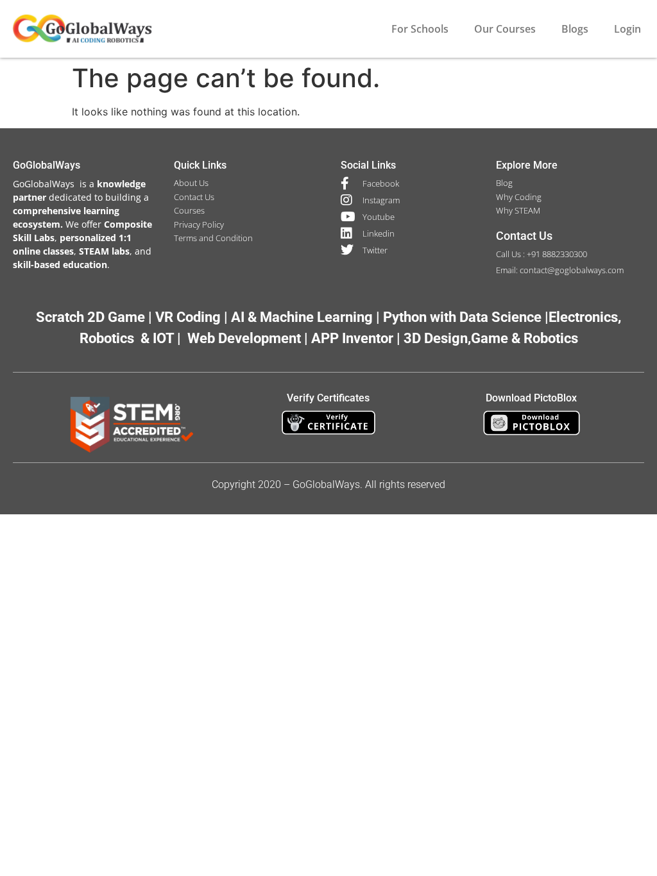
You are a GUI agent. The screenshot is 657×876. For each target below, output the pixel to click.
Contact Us (524, 235)
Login (627, 29)
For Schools (419, 29)
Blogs (574, 29)
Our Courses (505, 29)
